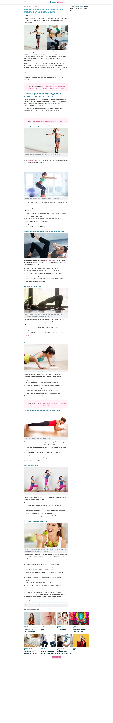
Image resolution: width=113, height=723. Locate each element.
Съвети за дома (61, 648)
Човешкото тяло (28, 648)
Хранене (26, 626)
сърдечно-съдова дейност (35, 160)
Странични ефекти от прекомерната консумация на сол (31, 651)
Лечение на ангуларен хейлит (47, 628)
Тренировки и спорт (36, 6)
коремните (49, 260)
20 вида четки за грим (80, 650)
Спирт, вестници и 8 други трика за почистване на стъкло (64, 651)
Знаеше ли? (76, 626)
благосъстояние (27, 6)
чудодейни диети (48, 569)
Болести (42, 648)
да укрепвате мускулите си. (45, 72)
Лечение (42, 626)
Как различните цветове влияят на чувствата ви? (79, 629)
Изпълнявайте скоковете (33, 516)
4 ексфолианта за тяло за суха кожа (64, 628)
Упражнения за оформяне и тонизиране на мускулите (50, 121)
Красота (59, 626)
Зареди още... (56, 657)
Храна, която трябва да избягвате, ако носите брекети (31, 629)
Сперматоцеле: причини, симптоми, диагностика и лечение (48, 651)
